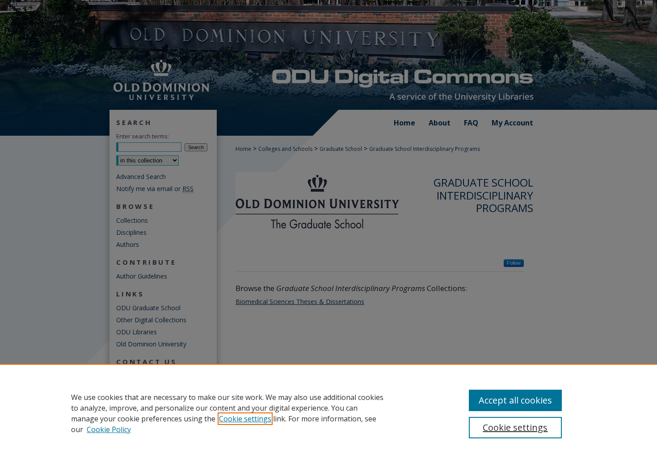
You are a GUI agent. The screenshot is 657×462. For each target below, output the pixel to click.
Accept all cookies (515, 400)
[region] (328, 413)
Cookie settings (245, 419)
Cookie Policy (109, 429)
